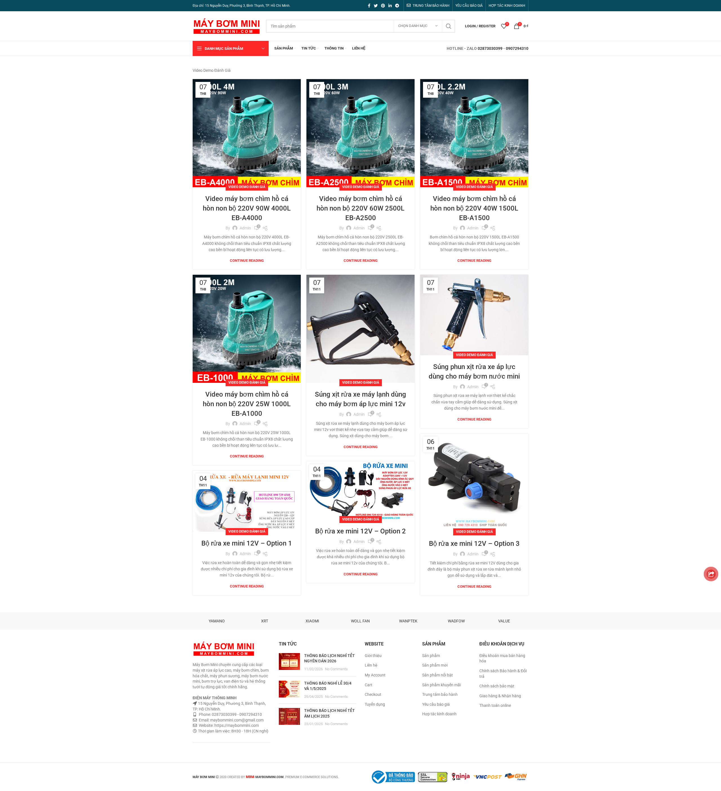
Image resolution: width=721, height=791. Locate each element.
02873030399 (490, 48)
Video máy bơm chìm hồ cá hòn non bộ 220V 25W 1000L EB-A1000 (247, 403)
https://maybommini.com (236, 725)
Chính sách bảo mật (496, 686)
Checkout (373, 694)
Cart (368, 685)
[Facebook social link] (369, 5)
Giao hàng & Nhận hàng (500, 696)
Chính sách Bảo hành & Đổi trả (503, 674)
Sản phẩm (431, 655)
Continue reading (247, 260)
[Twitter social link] (375, 5)
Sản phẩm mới (435, 665)
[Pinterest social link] (383, 5)
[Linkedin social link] (390, 5)
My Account (375, 675)
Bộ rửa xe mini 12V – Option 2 (360, 531)
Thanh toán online (495, 705)
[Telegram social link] (397, 5)
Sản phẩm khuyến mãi (441, 685)
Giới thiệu (373, 655)
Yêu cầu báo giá (436, 704)
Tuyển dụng (375, 704)
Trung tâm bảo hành (440, 694)
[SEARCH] (448, 26)
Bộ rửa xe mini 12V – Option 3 (474, 544)
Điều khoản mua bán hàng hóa (502, 658)
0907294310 (517, 48)
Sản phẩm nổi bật (437, 675)
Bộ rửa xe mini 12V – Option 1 (246, 543)
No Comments (336, 669)
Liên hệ (371, 665)
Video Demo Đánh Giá (246, 187)
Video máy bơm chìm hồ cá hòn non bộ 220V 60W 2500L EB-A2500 (360, 208)
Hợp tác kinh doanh (439, 714)
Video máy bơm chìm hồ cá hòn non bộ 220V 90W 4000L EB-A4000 (247, 208)
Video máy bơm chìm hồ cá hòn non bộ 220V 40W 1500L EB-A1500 (474, 208)
